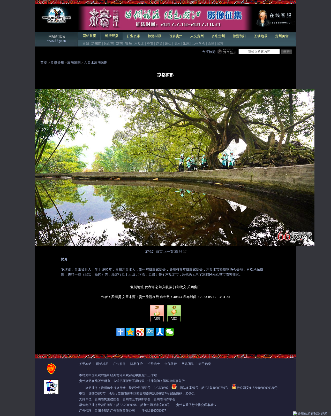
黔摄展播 (111, 36)
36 (180, 252)
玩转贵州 (176, 36)
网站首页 (89, 36)
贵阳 (85, 43)
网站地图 (102, 364)
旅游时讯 (154, 36)
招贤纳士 (153, 364)
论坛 (211, 43)
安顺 (128, 43)
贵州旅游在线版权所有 (94, 381)
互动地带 (260, 36)
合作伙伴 (170, 364)
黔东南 (96, 43)
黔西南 (109, 43)
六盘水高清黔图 (96, 63)
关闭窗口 (194, 287)
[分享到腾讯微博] (150, 332)
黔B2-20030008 (126, 405)
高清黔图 (74, 63)
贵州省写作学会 (164, 399)
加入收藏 (165, 287)
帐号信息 (205, 364)
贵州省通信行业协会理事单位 (196, 405)
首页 (43, 63)
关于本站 (85, 364)
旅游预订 (239, 36)
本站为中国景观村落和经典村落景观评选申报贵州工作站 (118, 375)
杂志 (186, 43)
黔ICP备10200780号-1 (216, 388)
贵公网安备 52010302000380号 (257, 388)
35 (176, 252)
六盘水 (139, 43)
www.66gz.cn (56, 41)
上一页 (168, 252)
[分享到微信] (170, 332)
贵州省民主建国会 (107, 399)
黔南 (119, 43)
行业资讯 (133, 36)
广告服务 (119, 364)
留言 (220, 43)
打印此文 (179, 287)
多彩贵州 (218, 36)
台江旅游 (209, 52)
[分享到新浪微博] (140, 332)
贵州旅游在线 (149, 297)
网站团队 (188, 364)
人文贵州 (197, 36)
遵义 (159, 43)
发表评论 (151, 287)
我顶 (157, 318)
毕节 (150, 43)
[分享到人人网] (160, 332)
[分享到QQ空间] (130, 332)
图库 (177, 43)
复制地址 (137, 287)
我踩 (174, 318)
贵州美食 (282, 36)
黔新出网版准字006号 (155, 405)
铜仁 (168, 43)
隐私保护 (136, 364)
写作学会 (198, 43)
